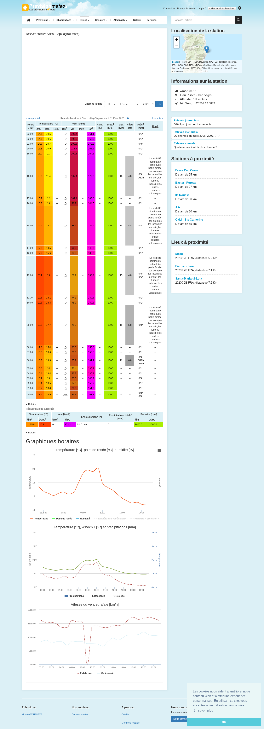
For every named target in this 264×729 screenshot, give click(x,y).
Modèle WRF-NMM (32, 714)
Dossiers (100, 20)
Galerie (137, 20)
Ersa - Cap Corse (186, 172)
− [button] (176, 45)
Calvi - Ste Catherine (189, 221)
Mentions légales (131, 722)
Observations (64, 20)
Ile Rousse (186, 197)
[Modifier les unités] (239, 8)
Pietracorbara (196, 268)
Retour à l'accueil (44, 7)
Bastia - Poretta (186, 184)
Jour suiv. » (157, 118)
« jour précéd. (33, 118)
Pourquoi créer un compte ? (191, 8)
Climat (83, 20)
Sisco (196, 255)
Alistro (186, 209)
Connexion (169, 8)
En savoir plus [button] (203, 710)
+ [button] (176, 39)
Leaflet (175, 61)
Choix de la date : (94, 104)
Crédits (125, 714)
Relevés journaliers (192, 122)
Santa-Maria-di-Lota (196, 280)
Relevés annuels (195, 145)
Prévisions (42, 20)
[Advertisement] (94, 70)
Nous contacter (181, 719)
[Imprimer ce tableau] (128, 118)
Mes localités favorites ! (223, 8)
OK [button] (224, 722)
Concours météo (80, 714)
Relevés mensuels (197, 133)
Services (152, 20)
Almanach (119, 20)
